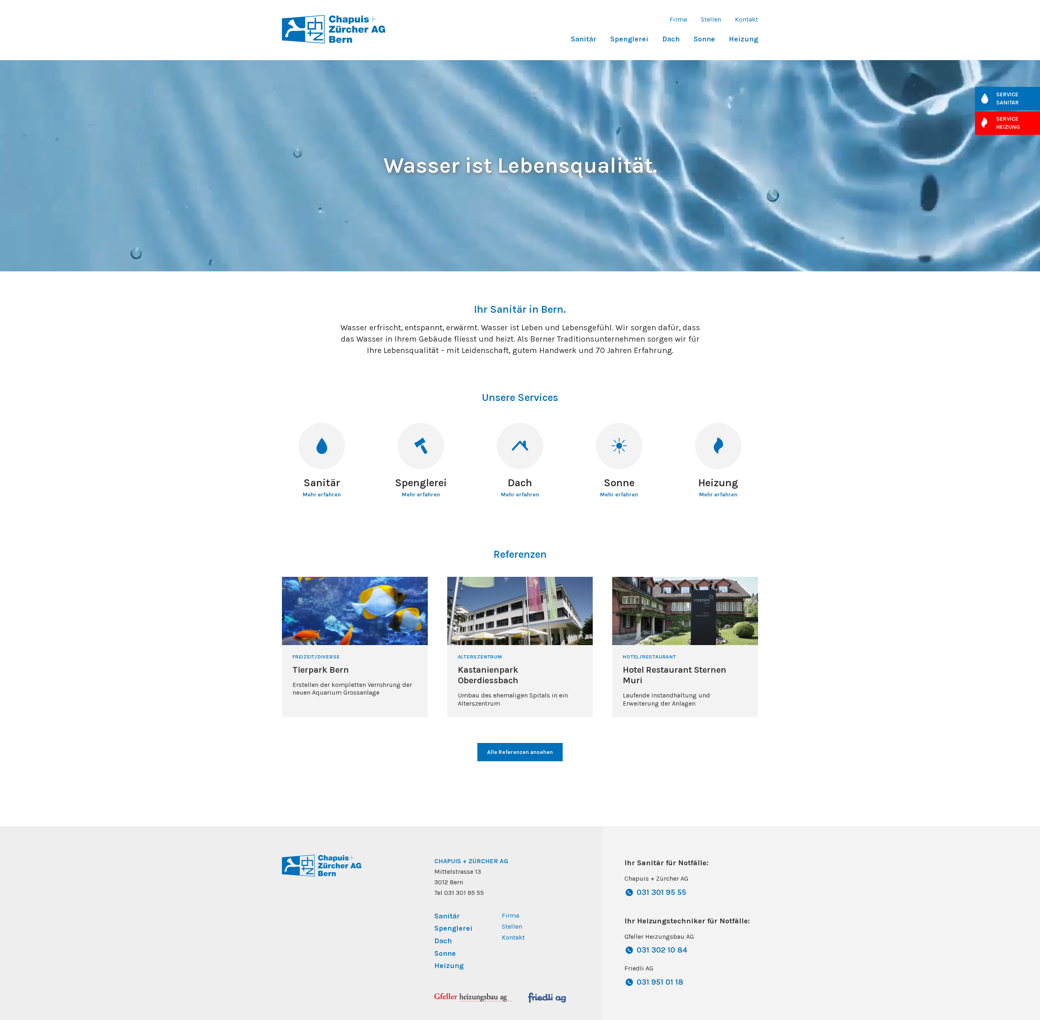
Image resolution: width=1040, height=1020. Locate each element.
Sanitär (583, 39)
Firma (678, 19)
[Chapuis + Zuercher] (333, 28)
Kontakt (746, 19)
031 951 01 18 (660, 982)
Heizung (743, 39)
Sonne (704, 39)
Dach (671, 39)
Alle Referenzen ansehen (520, 752)
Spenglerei (629, 39)
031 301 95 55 (661, 892)
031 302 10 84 (662, 950)
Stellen (711, 19)
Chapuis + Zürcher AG (471, 861)
